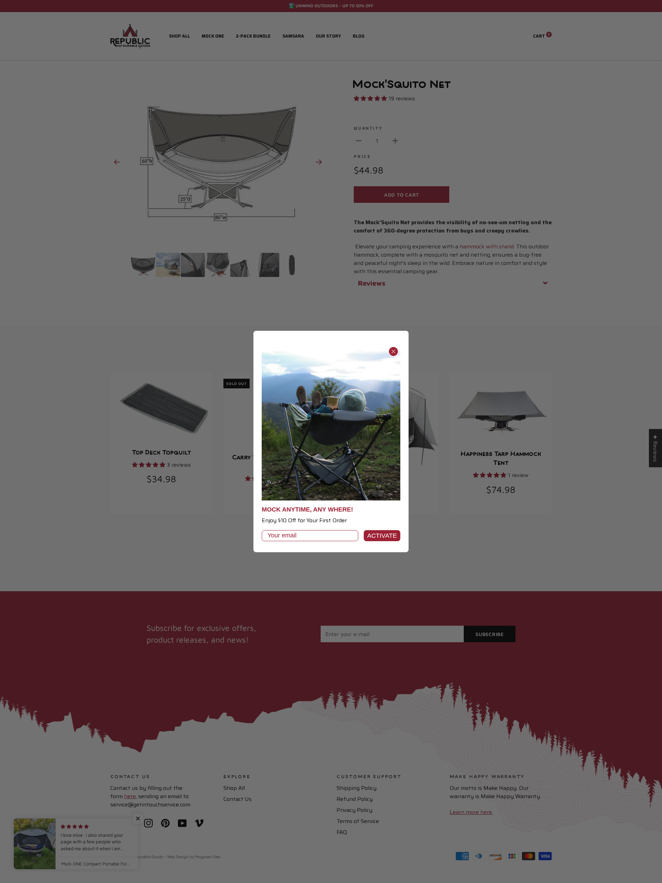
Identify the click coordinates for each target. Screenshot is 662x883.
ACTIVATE (382, 535)
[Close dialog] (393, 351)
